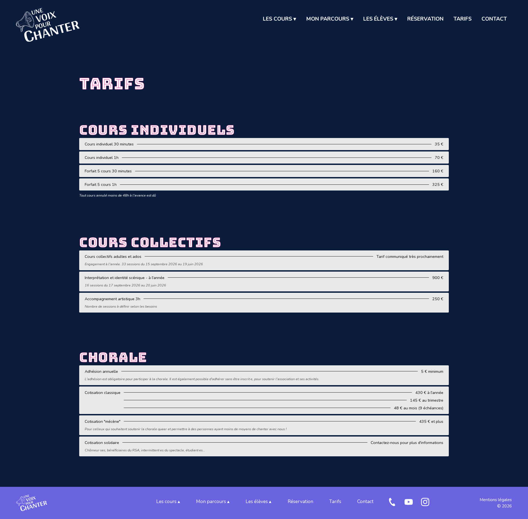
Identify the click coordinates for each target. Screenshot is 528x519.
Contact (494, 19)
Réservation (425, 19)
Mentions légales (496, 500)
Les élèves (380, 19)
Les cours (279, 19)
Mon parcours (329, 19)
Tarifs (462, 19)
